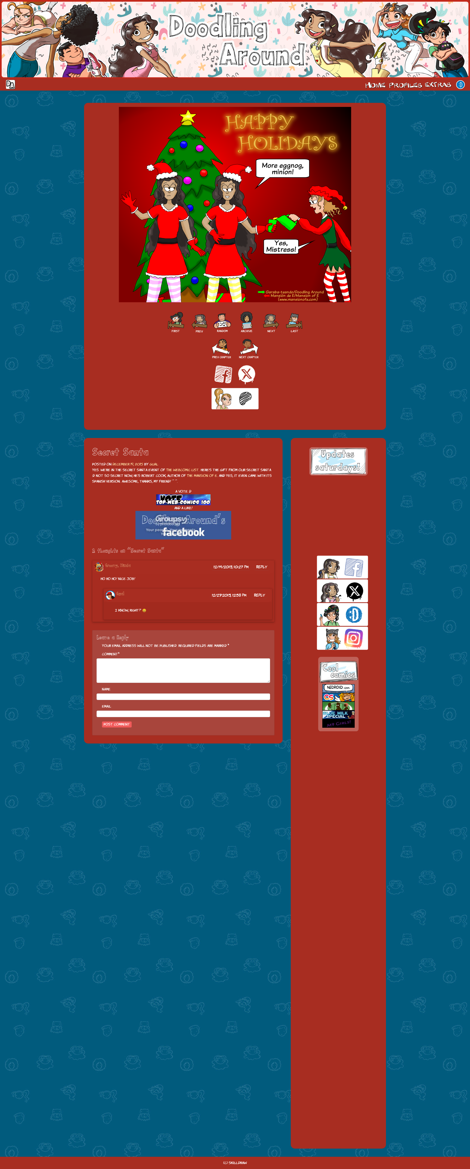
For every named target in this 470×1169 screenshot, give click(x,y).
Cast (405, 84)
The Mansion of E (202, 475)
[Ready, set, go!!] (199, 322)
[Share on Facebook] (223, 374)
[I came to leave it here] (295, 322)
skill (333, 614)
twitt (333, 591)
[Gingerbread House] (271, 322)
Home (375, 84)
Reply (261, 567)
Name (106, 689)
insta (333, 638)
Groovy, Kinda (118, 565)
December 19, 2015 (128, 464)
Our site (460, 84)
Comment (110, 654)
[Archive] (247, 322)
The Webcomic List (182, 469)
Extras (439, 84)
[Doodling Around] (175, 322)
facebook (333, 567)
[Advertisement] (338, 516)
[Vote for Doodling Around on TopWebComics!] (183, 499)
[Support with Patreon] (235, 398)
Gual (154, 464)
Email (106, 706)
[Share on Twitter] (247, 374)
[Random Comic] (222, 322)
